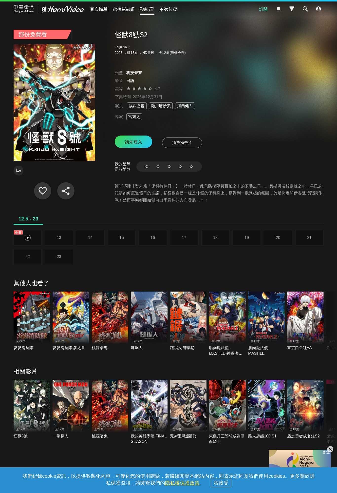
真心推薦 (99, 8)
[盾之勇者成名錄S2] (305, 409)
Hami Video (49, 8)
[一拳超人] (71, 409)
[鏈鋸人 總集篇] (188, 321)
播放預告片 (182, 142)
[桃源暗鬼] (110, 321)
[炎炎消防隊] (32, 321)
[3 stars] (169, 166)
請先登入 (133, 141)
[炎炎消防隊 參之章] (71, 321)
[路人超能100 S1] (266, 409)
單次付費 (168, 8)
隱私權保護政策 (182, 483)
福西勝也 (137, 106)
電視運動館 (123, 8)
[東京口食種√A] (305, 321)
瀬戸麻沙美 (161, 106)
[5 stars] (191, 166)
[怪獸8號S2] (42, 190)
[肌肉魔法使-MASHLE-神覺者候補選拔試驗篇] (227, 324)
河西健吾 (185, 106)
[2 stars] (158, 166)
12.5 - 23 (28, 218)
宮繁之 (134, 117)
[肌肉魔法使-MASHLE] (266, 324)
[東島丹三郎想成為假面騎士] (227, 412)
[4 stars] (180, 166)
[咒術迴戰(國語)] (188, 409)
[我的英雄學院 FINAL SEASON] (149, 412)
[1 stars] (146, 166)
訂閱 (263, 9)
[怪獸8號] (32, 409)
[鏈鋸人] (149, 321)
